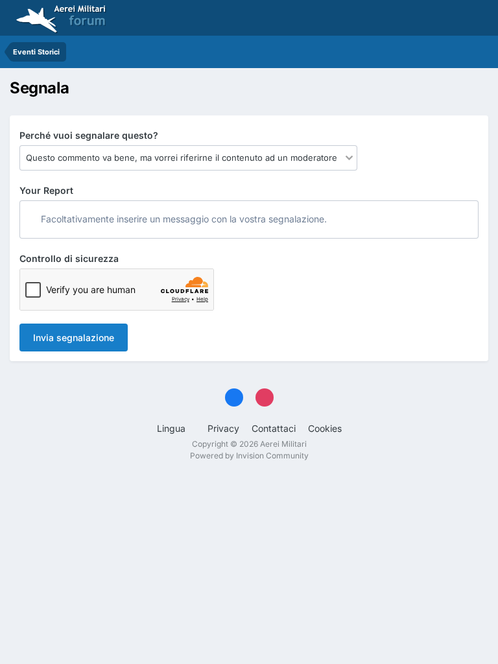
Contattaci (274, 428)
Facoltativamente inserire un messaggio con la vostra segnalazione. (182, 218)
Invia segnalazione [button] (73, 337)
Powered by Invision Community (249, 455)
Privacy (223, 428)
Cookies (325, 428)
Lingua (172, 428)
